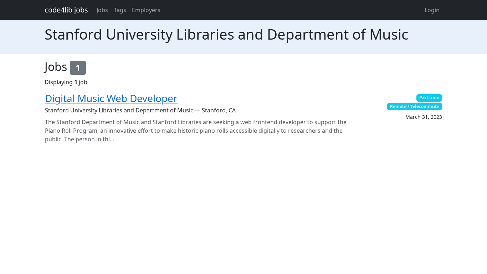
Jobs (102, 10)
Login (432, 10)
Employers (146, 10)
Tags (120, 10)
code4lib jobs (66, 10)
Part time (429, 98)
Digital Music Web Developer (111, 98)
